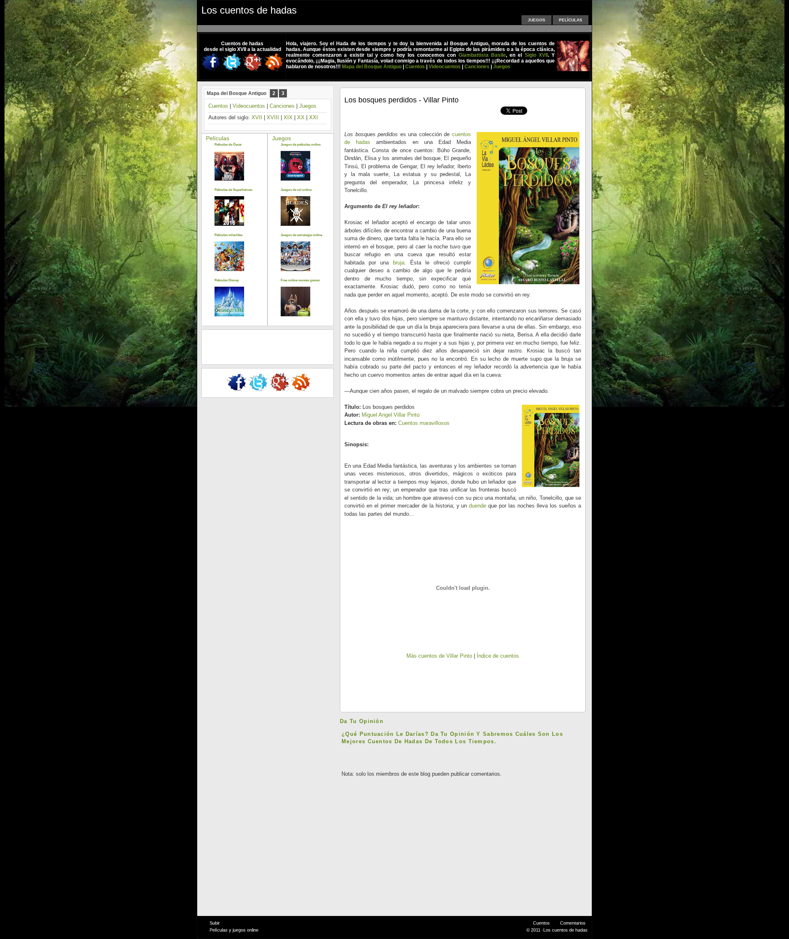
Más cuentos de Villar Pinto (439, 656)
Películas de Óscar (228, 144)
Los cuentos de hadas (249, 10)
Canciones (282, 106)
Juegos (536, 20)
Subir (215, 922)
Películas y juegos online (234, 929)
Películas (570, 20)
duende (477, 506)
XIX (288, 117)
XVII (256, 117)
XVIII (273, 117)
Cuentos (218, 106)
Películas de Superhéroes (233, 190)
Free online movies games (300, 280)
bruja (398, 263)
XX (301, 117)
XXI (313, 117)
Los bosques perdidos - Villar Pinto (401, 100)
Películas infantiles (228, 235)
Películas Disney (227, 280)
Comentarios (573, 922)
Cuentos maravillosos (424, 423)
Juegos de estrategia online (301, 235)
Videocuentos (249, 106)
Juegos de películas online (301, 144)
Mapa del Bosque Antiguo (236, 93)
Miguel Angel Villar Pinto (391, 415)
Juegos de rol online (296, 190)
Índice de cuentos (498, 656)
